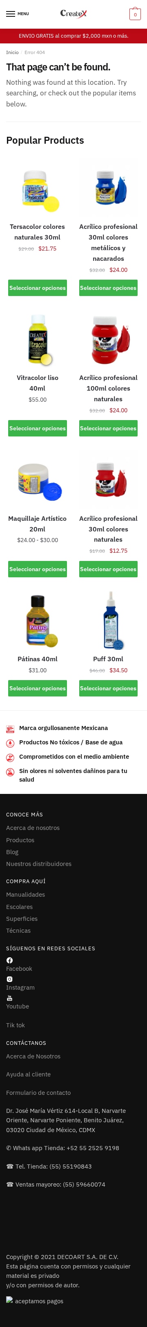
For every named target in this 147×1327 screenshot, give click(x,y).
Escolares (19, 907)
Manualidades (25, 894)
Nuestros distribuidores (38, 864)
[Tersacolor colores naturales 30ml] (37, 187)
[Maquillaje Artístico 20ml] (37, 479)
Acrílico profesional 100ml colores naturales (108, 388)
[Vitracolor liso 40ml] (37, 339)
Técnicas (18, 930)
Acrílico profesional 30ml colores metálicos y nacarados (108, 242)
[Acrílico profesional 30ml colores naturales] (108, 479)
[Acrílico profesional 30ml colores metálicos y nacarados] (108, 187)
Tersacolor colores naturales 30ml (37, 231)
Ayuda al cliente (28, 1074)
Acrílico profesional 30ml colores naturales (108, 529)
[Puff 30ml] (108, 620)
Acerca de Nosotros (33, 1056)
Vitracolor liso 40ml (37, 382)
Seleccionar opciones (37, 288)
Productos (20, 840)
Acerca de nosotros (33, 828)
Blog (12, 852)
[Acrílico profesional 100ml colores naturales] (108, 339)
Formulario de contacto (38, 1092)
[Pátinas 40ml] (37, 620)
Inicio (12, 52)
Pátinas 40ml (38, 659)
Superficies (22, 918)
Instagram (20, 987)
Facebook (19, 968)
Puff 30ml (108, 659)
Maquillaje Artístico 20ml (37, 523)
